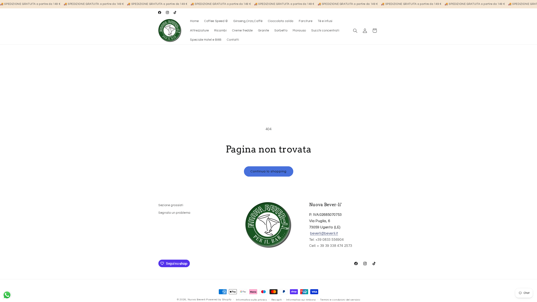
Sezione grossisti (170, 205)
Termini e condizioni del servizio (340, 300)
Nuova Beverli (197, 299)
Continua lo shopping (268, 171)
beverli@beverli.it (324, 233)
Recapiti (276, 300)
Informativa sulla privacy (251, 300)
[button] (355, 30)
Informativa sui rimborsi (301, 300)
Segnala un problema (174, 212)
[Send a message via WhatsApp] (7, 295)
